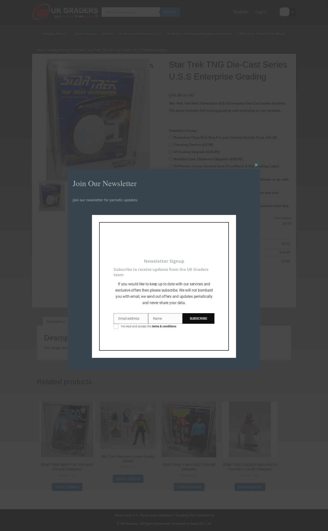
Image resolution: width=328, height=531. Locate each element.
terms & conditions (164, 326)
